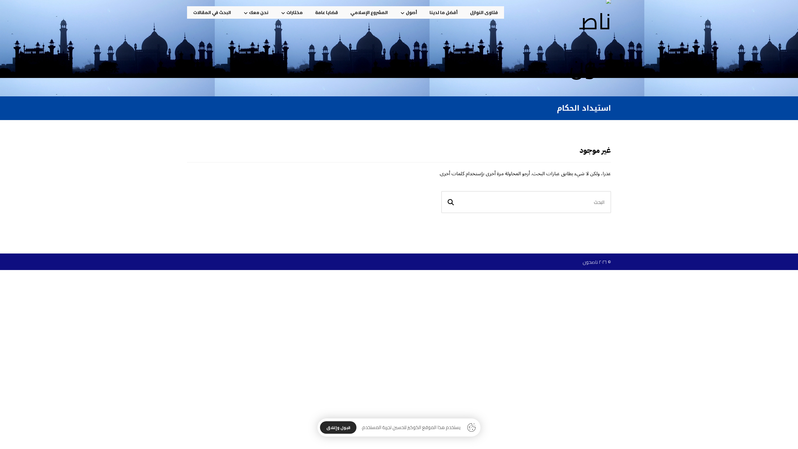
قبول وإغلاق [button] (338, 427)
